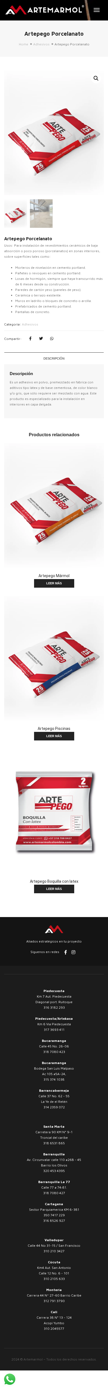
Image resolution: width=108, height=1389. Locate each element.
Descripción (54, 358)
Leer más (54, 583)
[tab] (54, 358)
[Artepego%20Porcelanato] (30, 338)
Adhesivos (41, 44)
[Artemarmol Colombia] (44, 10)
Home (23, 44)
